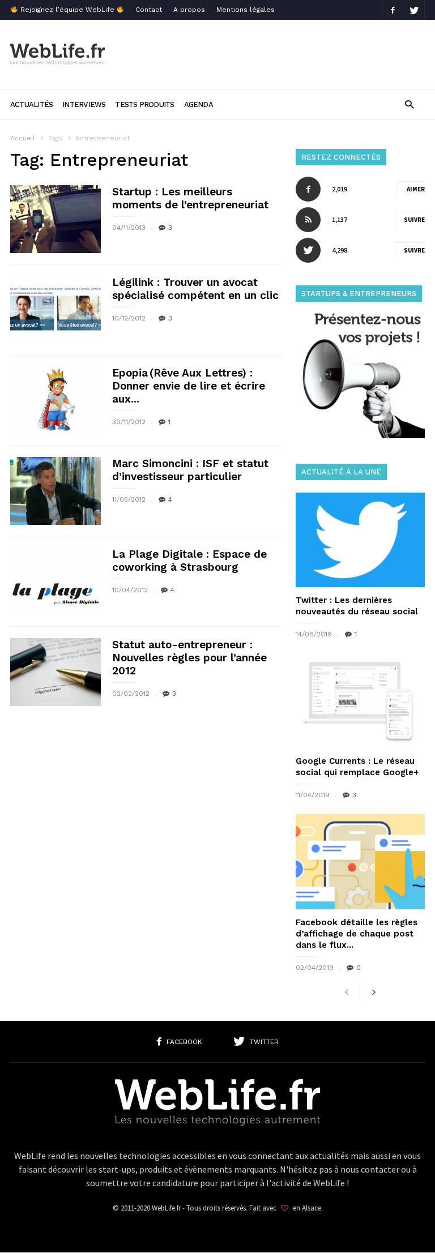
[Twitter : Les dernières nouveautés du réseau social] (360, 540)
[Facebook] (392, 10)
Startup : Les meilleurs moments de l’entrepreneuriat (190, 198)
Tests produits (144, 104)
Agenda (198, 104)
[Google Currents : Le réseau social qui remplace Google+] (360, 700)
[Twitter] (414, 10)
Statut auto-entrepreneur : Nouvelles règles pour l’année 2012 (189, 657)
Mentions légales (245, 10)
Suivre (414, 220)
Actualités (31, 104)
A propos (189, 10)
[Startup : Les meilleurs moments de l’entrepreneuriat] (55, 219)
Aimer (416, 189)
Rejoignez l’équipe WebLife (67, 10)
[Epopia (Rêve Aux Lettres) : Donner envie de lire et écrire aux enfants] (55, 400)
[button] (409, 104)
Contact (148, 10)
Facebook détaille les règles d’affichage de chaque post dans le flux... (356, 933)
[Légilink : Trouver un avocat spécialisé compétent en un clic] (55, 310)
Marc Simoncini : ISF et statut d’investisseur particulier (190, 470)
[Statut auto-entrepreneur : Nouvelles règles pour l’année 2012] (55, 672)
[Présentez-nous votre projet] (360, 435)
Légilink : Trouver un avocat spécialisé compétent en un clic (195, 289)
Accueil (22, 138)
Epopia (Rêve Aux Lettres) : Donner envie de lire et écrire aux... (188, 385)
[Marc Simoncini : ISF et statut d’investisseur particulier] (55, 491)
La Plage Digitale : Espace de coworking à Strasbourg (189, 561)
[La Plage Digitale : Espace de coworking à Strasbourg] (55, 581)
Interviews (83, 104)
